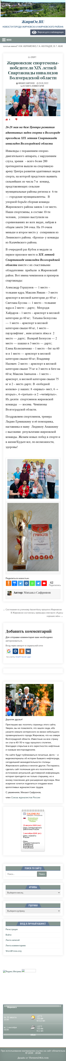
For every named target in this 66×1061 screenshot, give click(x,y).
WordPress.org (14, 951)
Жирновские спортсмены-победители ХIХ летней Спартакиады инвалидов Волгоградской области (33, 70)
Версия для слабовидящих (50, 32)
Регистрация (12, 929)
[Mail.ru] (26, 583)
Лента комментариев (16, 945)
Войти (8, 935)
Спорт (33, 57)
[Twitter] (20, 583)
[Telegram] (38, 583)
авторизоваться (14, 640)
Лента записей (13, 940)
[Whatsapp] (32, 583)
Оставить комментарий (33, 85)
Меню (9, 39)
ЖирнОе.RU (33, 21)
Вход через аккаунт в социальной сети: (24, 645)
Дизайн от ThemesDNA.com (33, 1058)
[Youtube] (44, 583)
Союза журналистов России (25, 797)
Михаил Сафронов (26, 83)
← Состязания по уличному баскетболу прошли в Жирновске (32, 609)
